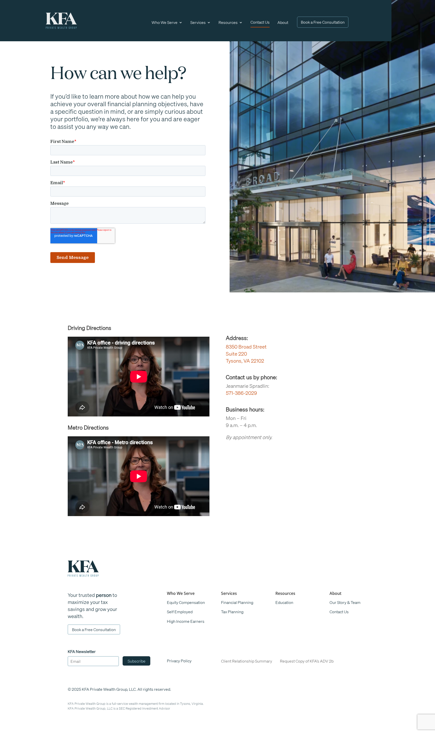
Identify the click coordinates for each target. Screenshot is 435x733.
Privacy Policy (179, 660)
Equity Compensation (186, 602)
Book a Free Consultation (323, 22)
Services (198, 22)
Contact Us (260, 22)
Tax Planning (232, 611)
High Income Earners (185, 621)
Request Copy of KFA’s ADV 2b (307, 661)
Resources (228, 22)
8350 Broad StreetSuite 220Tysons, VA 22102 (246, 353)
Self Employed (180, 611)
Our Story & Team (345, 602)
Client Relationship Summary (246, 661)
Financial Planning (237, 602)
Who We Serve (164, 22)
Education (284, 602)
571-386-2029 (241, 393)
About (282, 22)
